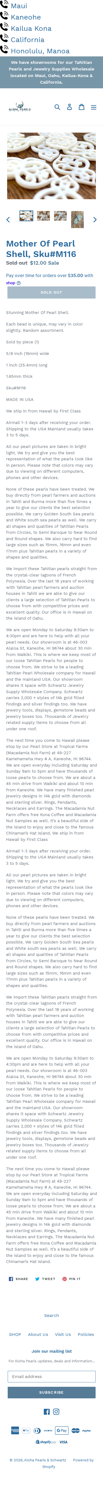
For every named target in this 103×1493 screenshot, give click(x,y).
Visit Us (63, 1334)
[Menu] (94, 107)
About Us (38, 1334)
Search (51, 1315)
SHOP (15, 1334)
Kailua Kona (31, 28)
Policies (86, 1334)
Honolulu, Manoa (40, 51)
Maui (19, 6)
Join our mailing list (52, 1351)
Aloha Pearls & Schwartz (45, 1460)
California (27, 39)
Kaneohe (26, 17)
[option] (26, 216)
